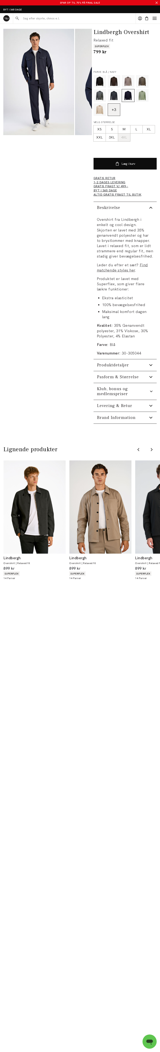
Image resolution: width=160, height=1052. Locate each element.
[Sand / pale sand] (100, 109)
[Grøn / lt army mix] (142, 95)
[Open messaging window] (149, 1041)
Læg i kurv (128, 164)
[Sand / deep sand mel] (128, 81)
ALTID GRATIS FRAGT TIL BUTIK (22, 9)
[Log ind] (140, 18)
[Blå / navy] (128, 95)
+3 (114, 109)
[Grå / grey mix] (100, 95)
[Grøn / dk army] (142, 81)
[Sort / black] (100, 81)
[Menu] (154, 18)
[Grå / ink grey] (114, 95)
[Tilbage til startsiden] (6, 18)
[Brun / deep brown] (114, 81)
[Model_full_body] (38, 82)
